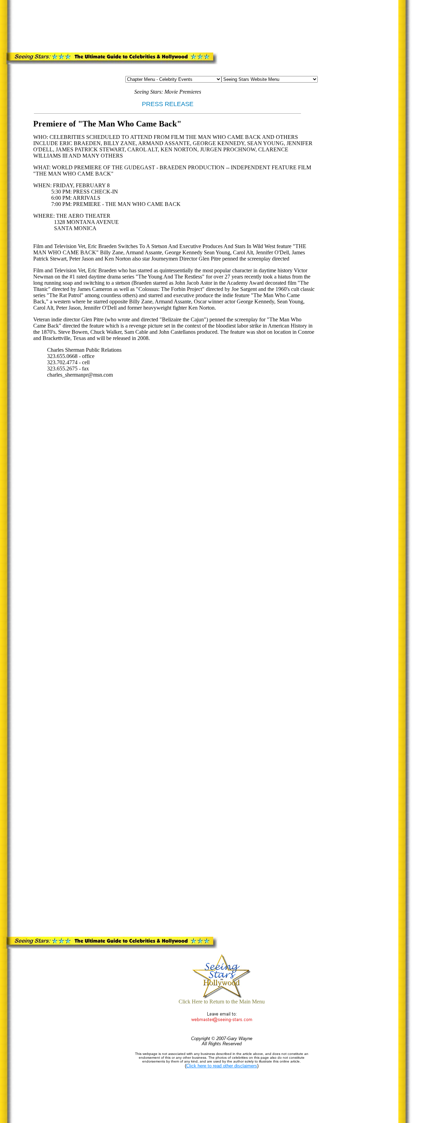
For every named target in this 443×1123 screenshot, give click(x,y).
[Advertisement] (147, 24)
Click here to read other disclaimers (221, 1065)
